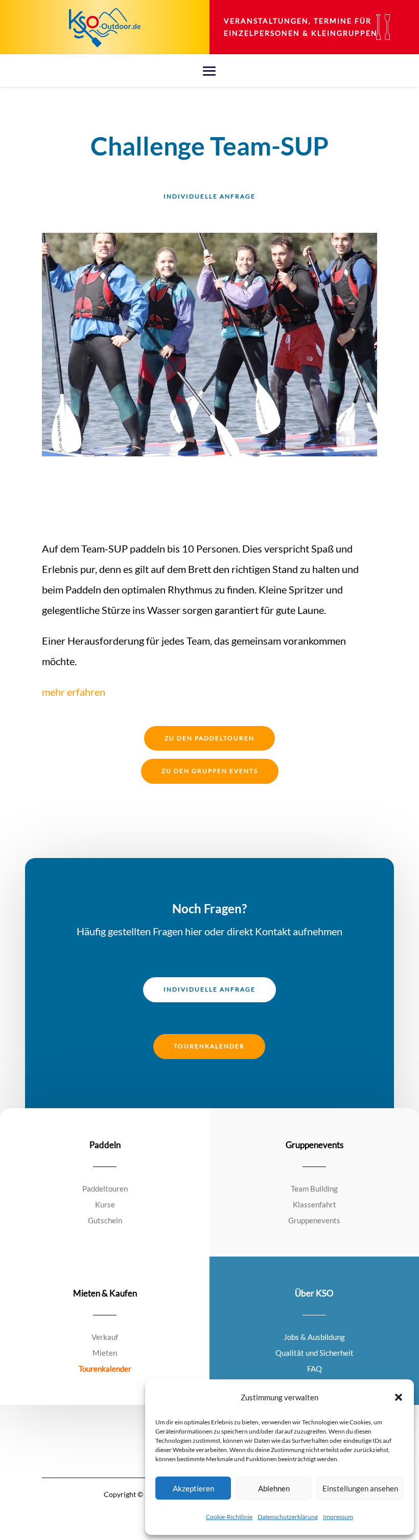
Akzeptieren (193, 1488)
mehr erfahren (73, 692)
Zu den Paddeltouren (209, 738)
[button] (398, 1397)
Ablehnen (274, 1488)
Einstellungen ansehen (360, 1488)
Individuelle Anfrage (209, 196)
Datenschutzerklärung (288, 1517)
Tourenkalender (209, 1046)
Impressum (338, 1517)
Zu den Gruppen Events (209, 771)
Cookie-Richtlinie (229, 1517)
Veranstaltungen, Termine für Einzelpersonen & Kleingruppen (301, 26)
